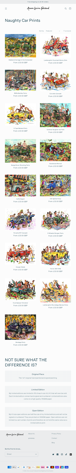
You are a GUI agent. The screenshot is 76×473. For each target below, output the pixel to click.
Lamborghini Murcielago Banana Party (55, 305)
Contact (54, 438)
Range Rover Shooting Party (20, 165)
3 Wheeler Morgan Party (55, 233)
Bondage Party (20, 342)
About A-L (31, 433)
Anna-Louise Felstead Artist (34, 470)
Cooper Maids (20, 267)
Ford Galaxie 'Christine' (20, 303)
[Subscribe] (36, 454)
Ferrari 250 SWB (55, 268)
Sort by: (41, 31)
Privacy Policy (56, 433)
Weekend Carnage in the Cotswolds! (20, 60)
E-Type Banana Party (20, 128)
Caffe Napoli (20, 199)
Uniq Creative (49, 470)
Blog (53, 442)
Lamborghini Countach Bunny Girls (55, 60)
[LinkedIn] (69, 453)
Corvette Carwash (55, 93)
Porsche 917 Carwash (20, 233)
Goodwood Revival (55, 163)
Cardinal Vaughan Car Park (55, 129)
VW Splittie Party (55, 199)
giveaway (31, 438)
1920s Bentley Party (20, 93)
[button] (6, 8)
